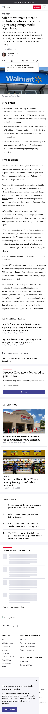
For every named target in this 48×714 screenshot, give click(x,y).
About (4, 639)
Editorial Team (7, 643)
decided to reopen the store (13, 179)
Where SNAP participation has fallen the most (23, 515)
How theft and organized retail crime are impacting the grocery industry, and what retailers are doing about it (22, 327)
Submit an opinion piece (29, 646)
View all (5, 607)
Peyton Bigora (13, 53)
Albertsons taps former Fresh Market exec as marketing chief (24, 525)
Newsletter (6, 650)
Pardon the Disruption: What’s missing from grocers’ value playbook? (20, 482)
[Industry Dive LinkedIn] (3, 625)
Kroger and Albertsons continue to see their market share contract (23, 438)
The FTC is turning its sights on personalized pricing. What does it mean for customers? (25, 536)
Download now (10, 709)
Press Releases (7, 660)
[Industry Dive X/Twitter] (12, 625)
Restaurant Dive (26, 665)
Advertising (24, 639)
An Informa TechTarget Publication (24, 2)
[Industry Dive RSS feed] (17, 625)
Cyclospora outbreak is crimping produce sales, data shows (24, 506)
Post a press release (17, 607)
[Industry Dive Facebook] (8, 625)
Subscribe (37, 7)
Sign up (24, 392)
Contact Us (6, 646)
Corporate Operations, (21, 358)
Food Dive (24, 661)
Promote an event (27, 650)
